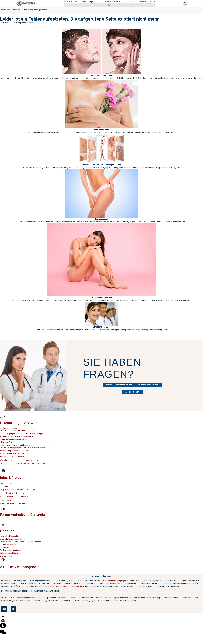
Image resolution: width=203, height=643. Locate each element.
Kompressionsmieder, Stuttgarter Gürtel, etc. (27, 463)
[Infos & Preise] (3, 471)
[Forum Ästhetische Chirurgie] (3, 508)
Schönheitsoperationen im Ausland (14, 451)
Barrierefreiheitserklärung (10, 550)
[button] (109, 5)
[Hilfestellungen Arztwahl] (3, 416)
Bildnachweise (6, 556)
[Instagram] (13, 609)
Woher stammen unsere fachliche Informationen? (20, 542)
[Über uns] (3, 524)
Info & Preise (105, 2)
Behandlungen (79, 2)
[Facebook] (4, 609)
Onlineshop (4, 463)
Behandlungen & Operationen (12, 457)
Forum (125, 2)
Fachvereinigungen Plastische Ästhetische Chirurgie (21, 434)
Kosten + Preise (6, 483)
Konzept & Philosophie (9, 536)
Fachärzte (117, 2)
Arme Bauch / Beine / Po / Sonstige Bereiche (101, 165)
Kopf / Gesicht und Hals (101, 75)
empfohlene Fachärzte (101, 327)
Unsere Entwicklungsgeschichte (13, 539)
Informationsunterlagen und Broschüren (16, 445)
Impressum (4, 547)
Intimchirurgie (101, 219)
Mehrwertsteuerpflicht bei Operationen (15, 497)
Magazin (133, 2)
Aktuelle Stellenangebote (19, 567)
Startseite (68, 2)
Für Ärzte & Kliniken (8, 544)
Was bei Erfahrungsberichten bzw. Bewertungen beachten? (24, 448)
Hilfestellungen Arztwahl (19, 423)
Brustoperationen (101, 130)
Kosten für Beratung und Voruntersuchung (66, 586)
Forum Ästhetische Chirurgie (22, 515)
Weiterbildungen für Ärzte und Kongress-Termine (19, 460)
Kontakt (151, 2)
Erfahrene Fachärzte (8, 428)
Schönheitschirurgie (115, 581)
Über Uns (143, 2)
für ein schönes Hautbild (101, 298)
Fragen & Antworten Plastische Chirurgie (16, 436)
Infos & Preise (10, 478)
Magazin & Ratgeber (8, 442)
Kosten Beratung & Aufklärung (12, 493)
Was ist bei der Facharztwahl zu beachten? (17, 431)
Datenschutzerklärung (9, 553)
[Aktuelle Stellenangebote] (3, 560)
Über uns (7, 531)
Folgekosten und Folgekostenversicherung (17, 490)
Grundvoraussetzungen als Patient (14, 439)
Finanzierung (5, 486)
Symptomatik (93, 2)
